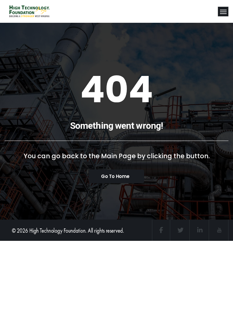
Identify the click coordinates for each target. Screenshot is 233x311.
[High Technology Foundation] (23, 11)
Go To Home (115, 176)
